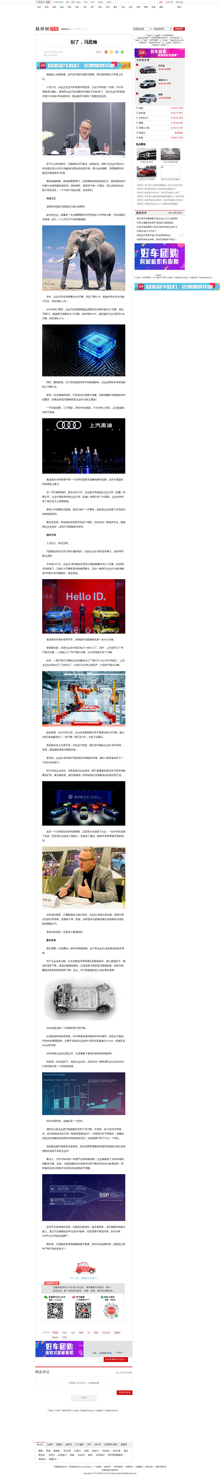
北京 (48, 2)
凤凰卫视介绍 (160, 1467)
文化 (123, 7)
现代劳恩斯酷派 (115, 1455)
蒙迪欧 (57, 1451)
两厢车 (59, 1444)
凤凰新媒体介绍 (60, 1467)
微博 (73, 2)
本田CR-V (163, 80)
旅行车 (98, 1444)
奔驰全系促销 (146, 162)
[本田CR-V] (148, 84)
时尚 (77, 7)
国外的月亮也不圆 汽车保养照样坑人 (154, 235)
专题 (92, 2)
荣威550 (52, 1459)
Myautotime (53, 55)
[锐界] (148, 98)
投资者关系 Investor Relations (80, 1467)
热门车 (40, 1445)
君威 (48, 1451)
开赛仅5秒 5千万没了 (147, 231)
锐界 (160, 94)
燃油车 (117, 1333)
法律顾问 (139, 1467)
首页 (39, 7)
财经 (54, 7)
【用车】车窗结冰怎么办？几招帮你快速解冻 (157, 204)
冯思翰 (55, 1333)
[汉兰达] (148, 70)
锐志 (126, 1451)
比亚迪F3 (62, 1455)
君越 (72, 1455)
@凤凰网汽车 (104, 1353)
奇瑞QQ (42, 1459)
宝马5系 (116, 1451)
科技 (100, 7)
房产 (92, 7)
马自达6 (106, 1451)
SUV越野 (79, 1444)
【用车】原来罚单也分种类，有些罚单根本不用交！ (160, 200)
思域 (86, 1451)
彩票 (153, 7)
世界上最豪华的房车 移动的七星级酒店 (155, 223)
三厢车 (50, 1444)
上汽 (114, 407)
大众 (68, 87)
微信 (79, 2)
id (88, 1333)
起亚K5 (95, 1451)
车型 (64, 1337)
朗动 (90, 1455)
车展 (85, 2)
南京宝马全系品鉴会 (170, 179)
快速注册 (169, 2)
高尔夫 (55, 1337)
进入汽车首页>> (176, 213)
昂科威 (142, 113)
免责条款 (129, 1467)
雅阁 (40, 1451)
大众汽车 (106, 1333)
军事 (138, 7)
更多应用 (59, 2)
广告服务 (97, 1467)
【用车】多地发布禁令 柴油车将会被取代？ (156, 189)
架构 (81, 1333)
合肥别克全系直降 (146, 179)
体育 (69, 7)
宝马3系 (67, 1451)
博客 (146, 7)
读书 (108, 7)
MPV (89, 1444)
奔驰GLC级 (144, 128)
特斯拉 (52, 1146)
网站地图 (179, 2)
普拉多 (41, 1455)
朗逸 (141, 138)
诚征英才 (107, 1467)
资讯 (46, 7)
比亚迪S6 (100, 1455)
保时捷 (102, 314)
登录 (161, 2)
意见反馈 (149, 1467)
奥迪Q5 (142, 133)
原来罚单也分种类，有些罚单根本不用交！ (157, 239)
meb (72, 1333)
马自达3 (81, 1455)
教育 (115, 7)
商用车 (109, 2)
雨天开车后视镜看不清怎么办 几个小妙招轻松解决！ (157, 218)
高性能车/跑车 (111, 1444)
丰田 (47, 836)
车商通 (100, 2)
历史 (130, 7)
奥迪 (105, 296)
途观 (141, 108)
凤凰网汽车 (44, 29)
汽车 (85, 7)
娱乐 (62, 7)
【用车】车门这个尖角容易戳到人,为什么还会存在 (159, 185)
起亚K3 (77, 1451)
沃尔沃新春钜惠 (170, 162)
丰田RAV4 (143, 118)
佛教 (161, 7)
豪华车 (69, 1444)
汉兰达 (161, 66)
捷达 (84, 309)
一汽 (59, 652)
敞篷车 (124, 1444)
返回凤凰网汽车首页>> (115, 1359)
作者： (95, 1353)
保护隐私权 (118, 1467)
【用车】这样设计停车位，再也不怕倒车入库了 (158, 193)
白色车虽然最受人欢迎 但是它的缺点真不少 (157, 227)
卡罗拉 (51, 1455)
